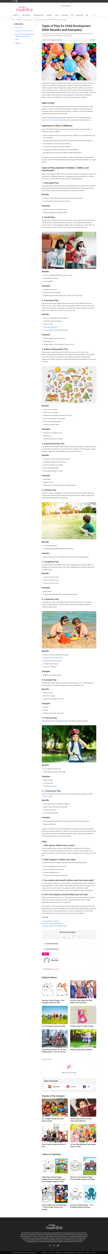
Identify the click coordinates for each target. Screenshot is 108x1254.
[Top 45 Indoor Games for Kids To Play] (55, 1133)
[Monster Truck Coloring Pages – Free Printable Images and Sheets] (83, 1166)
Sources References (52, 949)
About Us (88, 1252)
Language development (50, 327)
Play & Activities (28, 19)
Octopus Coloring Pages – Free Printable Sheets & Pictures (81, 1206)
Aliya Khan (47, 40)
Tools (56, 15)
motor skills (76, 117)
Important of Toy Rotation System (52, 923)
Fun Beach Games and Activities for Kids (54, 926)
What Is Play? (19, 27)
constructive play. (47, 796)
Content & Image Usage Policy (69, 1252)
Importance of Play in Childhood (24, 31)
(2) (90, 120)
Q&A (72, 15)
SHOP (87, 15)
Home (13, 19)
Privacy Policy (44, 1252)
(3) (45, 162)
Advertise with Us (80, 1252)
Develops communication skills (52, 658)
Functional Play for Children (50, 921)
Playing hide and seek (50, 786)
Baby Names (65, 15)
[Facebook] (12, 1)
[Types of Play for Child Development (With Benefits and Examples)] (69, 61)
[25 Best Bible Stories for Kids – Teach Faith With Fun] (83, 1108)
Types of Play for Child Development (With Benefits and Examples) (66, 28)
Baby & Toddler (26, 15)
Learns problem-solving (50, 330)
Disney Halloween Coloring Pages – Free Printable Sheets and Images (54, 1207)
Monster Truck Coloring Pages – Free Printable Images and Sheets (82, 1178)
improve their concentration (50, 120)
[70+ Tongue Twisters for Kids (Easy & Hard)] (55, 1108)
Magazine (49, 15)
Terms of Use (51, 1252)
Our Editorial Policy (52, 944)
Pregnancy (16, 15)
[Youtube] (16, 1)
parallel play (80, 220)
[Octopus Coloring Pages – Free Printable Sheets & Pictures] (83, 1194)
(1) (48, 109)
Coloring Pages (79, 15)
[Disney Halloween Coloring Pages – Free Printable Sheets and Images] (55, 1194)
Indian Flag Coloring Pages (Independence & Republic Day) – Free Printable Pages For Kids (54, 1179)
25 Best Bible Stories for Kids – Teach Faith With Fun (81, 1120)
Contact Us (93, 1252)
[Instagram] (14, 1)
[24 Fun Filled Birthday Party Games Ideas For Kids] (83, 1133)
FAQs (16, 39)
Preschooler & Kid (38, 15)
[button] (94, 15)
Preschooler (19, 19)
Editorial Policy (58, 1252)
